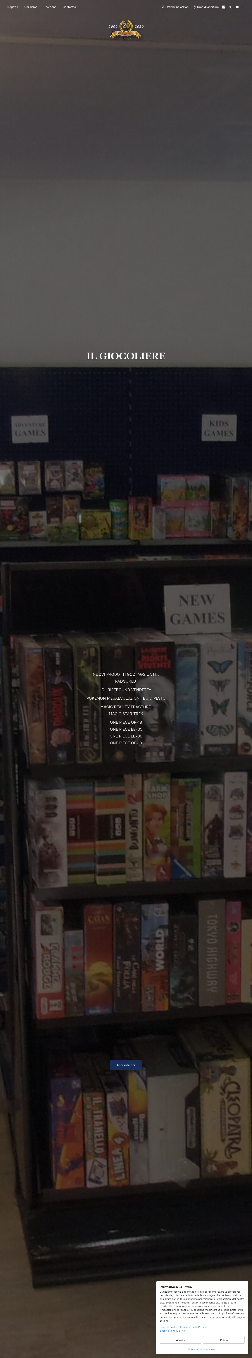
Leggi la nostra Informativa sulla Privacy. (183, 1327)
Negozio (12, 7)
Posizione (50, 7)
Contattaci (70, 7)
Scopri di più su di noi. (173, 1330)
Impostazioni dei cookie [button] (202, 1349)
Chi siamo (30, 7)
